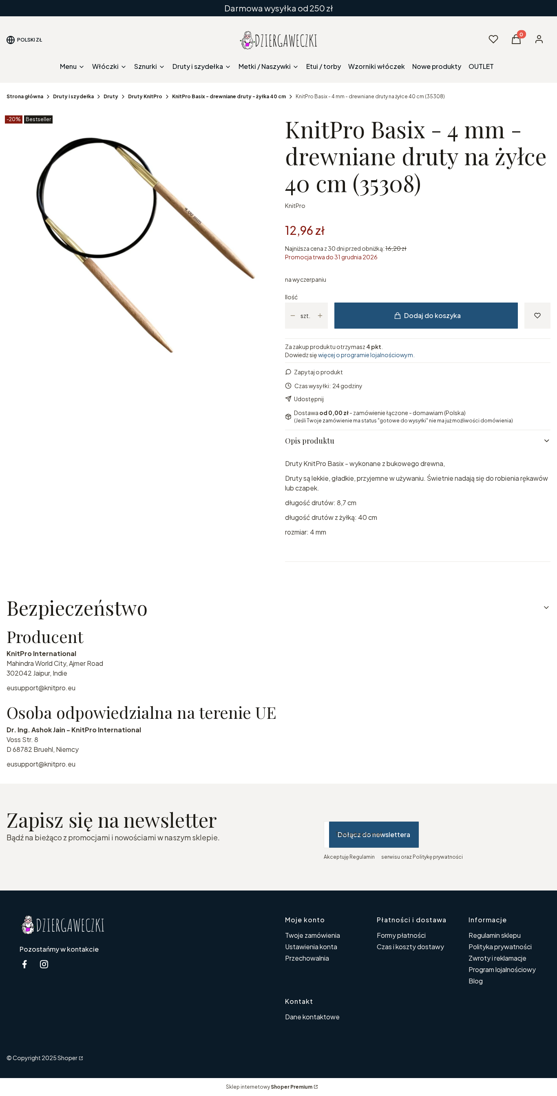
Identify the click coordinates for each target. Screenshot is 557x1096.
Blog (476, 981)
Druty (111, 96)
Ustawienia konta (311, 946)
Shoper (67, 1057)
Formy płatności (401, 935)
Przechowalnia (307, 958)
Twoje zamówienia (312, 935)
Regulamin (362, 857)
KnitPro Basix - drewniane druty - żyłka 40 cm (229, 96)
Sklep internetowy (269, 1087)
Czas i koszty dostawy (410, 946)
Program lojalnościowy (502, 969)
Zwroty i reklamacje (497, 958)
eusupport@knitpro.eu (41, 687)
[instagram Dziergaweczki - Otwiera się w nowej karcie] (44, 964)
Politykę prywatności (438, 857)
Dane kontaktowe (312, 1016)
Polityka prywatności (500, 946)
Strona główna (25, 96)
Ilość (291, 297)
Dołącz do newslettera (374, 834)
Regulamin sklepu (495, 935)
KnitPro (295, 205)
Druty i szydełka (73, 96)
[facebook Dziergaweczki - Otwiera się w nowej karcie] (24, 964)
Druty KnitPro (145, 96)
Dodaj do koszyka (432, 315)
